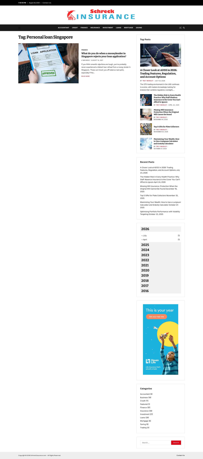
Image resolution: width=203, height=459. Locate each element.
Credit (75, 28)
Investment (108, 28)
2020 (145, 270)
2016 (145, 291)
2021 (145, 265)
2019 (145, 275)
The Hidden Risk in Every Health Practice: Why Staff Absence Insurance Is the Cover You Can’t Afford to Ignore (167, 98)
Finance (84, 28)
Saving (139, 28)
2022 (145, 260)
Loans (118, 28)
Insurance (95, 28)
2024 (145, 250)
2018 (145, 281)
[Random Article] (180, 28)
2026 (145, 229)
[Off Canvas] (19, 28)
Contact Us (47, 3)
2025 (145, 245)
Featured (144, 404)
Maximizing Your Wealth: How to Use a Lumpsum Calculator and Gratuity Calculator (166, 141)
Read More (85, 76)
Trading (143, 427)
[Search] (184, 28)
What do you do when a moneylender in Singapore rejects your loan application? (103, 55)
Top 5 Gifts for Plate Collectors (166, 127)
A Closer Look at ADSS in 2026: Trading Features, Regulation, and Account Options (158, 73)
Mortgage (128, 28)
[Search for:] (154, 443)
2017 (144, 286)
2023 (145, 255)
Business (144, 397)
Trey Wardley (147, 81)
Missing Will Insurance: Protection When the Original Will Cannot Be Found (166, 112)
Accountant (63, 28)
